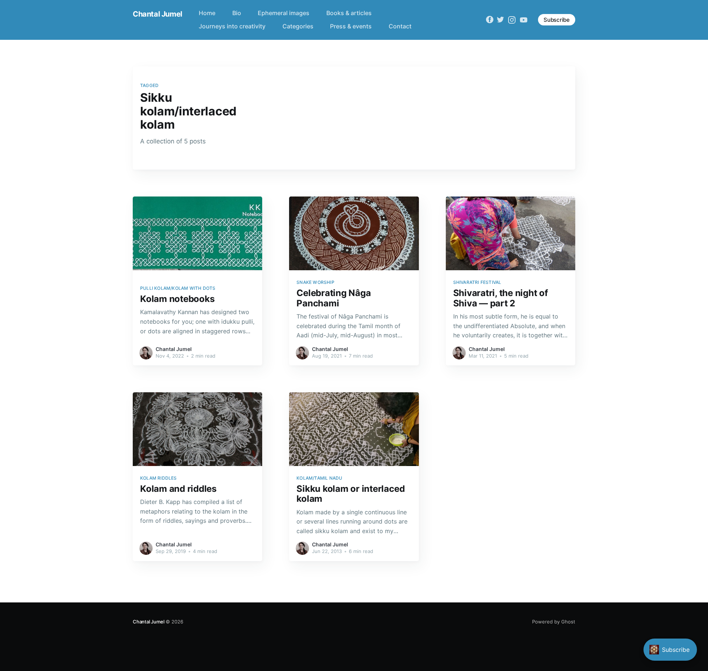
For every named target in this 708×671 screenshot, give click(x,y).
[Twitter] (500, 19)
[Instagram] (511, 19)
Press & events (351, 26)
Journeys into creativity (232, 26)
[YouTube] (523, 19)
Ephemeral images (283, 13)
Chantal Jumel (157, 14)
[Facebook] (489, 19)
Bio (236, 13)
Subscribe (557, 19)
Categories (297, 26)
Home (207, 13)
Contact (400, 26)
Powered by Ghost (553, 622)
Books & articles (349, 13)
